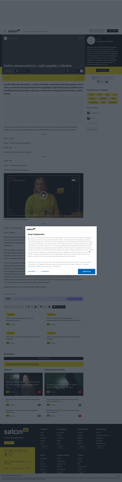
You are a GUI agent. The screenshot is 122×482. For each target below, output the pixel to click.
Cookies (38, 266)
